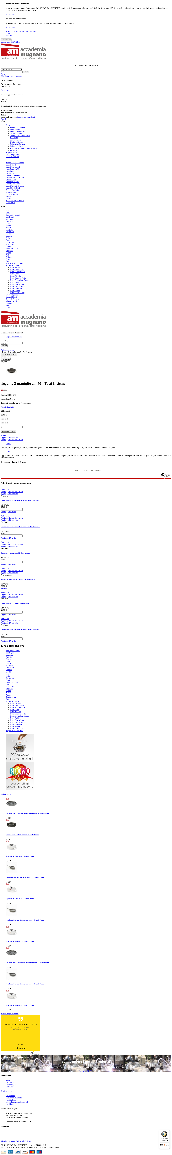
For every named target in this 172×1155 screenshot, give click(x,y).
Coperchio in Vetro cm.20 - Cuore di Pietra (20, 1005)
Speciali (8, 1080)
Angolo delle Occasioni (14, 263)
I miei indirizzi (11, 1100)
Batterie (8, 261)
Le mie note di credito (14, 1098)
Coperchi (9, 223)
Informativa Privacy (17, 144)
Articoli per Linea (12, 265)
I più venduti (6, 794)
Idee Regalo (10, 217)
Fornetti (8, 253)
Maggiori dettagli (7, 407)
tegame (8, 444)
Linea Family (15, 291)
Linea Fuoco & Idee (13, 169)
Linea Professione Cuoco (15, 177)
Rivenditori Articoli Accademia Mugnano (21, 31)
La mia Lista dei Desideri (10, 42)
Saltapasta (9, 230)
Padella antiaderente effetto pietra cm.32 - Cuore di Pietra (25, 984)
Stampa (3, 435)
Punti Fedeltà (15, 129)
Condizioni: (5, 399)
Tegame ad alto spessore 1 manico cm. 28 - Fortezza (18, 579)
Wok (7, 255)
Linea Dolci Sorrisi (13, 167)
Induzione (9, 219)
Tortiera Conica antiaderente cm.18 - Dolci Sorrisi (22, 835)
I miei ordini (10, 1096)
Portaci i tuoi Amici (17, 131)
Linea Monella (11, 173)
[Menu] (168, 1131)
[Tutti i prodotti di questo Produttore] (4, 391)
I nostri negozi (11, 1084)
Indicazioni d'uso (16, 146)
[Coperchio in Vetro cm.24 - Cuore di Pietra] (11, 937)
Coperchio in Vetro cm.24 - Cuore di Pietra (20, 941)
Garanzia (13, 150)
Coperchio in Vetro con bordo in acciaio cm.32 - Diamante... (20, 500)
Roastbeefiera (11, 697)
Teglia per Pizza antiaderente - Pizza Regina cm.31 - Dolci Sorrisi (27, 962)
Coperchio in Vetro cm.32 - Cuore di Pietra (20, 899)
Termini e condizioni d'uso (20, 136)
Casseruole (10, 232)
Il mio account (6, 1091)
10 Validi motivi (16, 134)
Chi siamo (14, 138)
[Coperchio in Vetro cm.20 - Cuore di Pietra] (11, 1001)
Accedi (3, 119)
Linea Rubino (11, 180)
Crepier (8, 246)
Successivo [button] (6, 357)
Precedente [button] (6, 359)
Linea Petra (10, 171)
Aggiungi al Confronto (9, 438)
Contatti (8, 33)
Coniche (9, 236)
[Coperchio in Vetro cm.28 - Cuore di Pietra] (11, 852)
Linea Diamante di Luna (15, 186)
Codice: (4, 395)
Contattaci (9, 1087)
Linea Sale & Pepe (12, 182)
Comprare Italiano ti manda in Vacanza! (25, 148)
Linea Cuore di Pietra (13, 175)
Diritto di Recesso (17, 142)
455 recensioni (21, 1048)
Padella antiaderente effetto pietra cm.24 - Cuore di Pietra (25, 920)
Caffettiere (9, 221)
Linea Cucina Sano (13, 184)
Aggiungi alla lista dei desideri (12, 440)
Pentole (8, 227)
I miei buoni (10, 1104)
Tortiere (8, 240)
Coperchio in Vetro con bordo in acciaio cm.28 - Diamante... (20, 629)
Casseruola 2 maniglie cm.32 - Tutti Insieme (15, 553)
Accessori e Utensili (13, 215)
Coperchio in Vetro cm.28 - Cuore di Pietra (20, 856)
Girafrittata (10, 244)
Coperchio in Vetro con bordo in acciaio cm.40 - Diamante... (20, 527)
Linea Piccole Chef (13, 188)
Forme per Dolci (12, 249)
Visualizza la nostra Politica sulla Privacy (16, 1141)
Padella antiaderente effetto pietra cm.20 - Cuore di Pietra (25, 877)
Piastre (8, 259)
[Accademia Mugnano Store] (23, 61)
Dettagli (8, 452)
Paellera (8, 257)
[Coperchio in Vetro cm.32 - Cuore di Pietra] (11, 894)
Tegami (8, 234)
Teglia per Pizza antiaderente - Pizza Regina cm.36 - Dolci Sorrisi (27, 813)
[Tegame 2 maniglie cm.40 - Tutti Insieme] (11, 376)
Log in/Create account (14, 337)
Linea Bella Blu (11, 165)
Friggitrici (9, 251)
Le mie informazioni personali (17, 1102)
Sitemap (9, 35)
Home (8, 125)
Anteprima (5, 490)
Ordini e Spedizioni (17, 127)
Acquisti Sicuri (15, 140)
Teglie (8, 238)
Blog (7, 305)
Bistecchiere (10, 242)
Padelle (8, 225)
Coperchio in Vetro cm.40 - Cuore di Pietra (15, 603)
